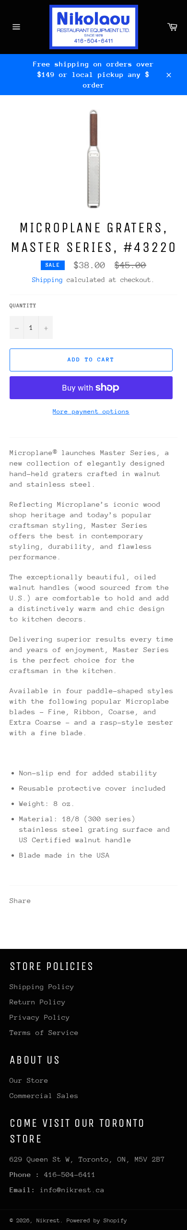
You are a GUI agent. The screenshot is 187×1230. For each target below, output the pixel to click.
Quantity (23, 306)
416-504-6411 (70, 1174)
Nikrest (48, 1220)
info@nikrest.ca (72, 1190)
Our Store (29, 1080)
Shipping (47, 279)
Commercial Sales (44, 1095)
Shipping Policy (42, 986)
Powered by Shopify (97, 1220)
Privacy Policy (40, 1017)
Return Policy (38, 1002)
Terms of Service (44, 1032)
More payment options (91, 411)
